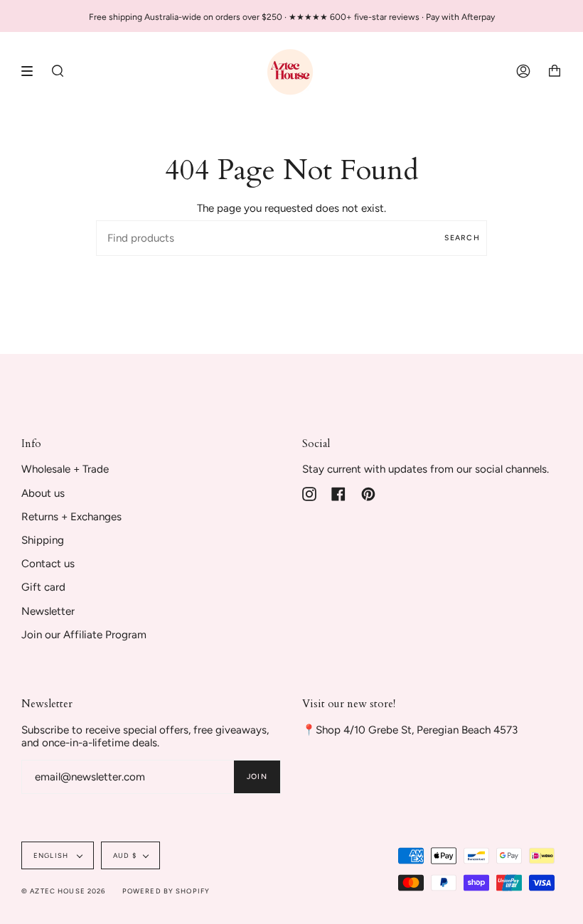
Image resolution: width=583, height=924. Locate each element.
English (51, 855)
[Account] (523, 71)
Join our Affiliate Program (83, 634)
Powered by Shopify (166, 891)
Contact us (48, 563)
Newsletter (48, 611)
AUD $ (125, 855)
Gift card (43, 587)
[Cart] (554, 71)
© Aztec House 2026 (63, 891)
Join (257, 776)
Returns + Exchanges (71, 516)
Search (462, 237)
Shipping (42, 540)
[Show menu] (32, 71)
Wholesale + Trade (65, 469)
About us (43, 493)
